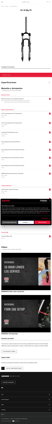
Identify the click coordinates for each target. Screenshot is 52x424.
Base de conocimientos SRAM (13, 368)
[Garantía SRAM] (50, 237)
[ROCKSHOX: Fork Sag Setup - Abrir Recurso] (26, 313)
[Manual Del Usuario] (50, 99)
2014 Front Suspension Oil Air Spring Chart (11, 115)
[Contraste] (13, 421)
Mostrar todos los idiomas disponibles (12, 90)
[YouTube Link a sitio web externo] (2, 387)
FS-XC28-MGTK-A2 (13, 6)
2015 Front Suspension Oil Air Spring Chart (11, 124)
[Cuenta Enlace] (49, 2)
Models (7, 6)
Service (26, 2)
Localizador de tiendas (9, 351)
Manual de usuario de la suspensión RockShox (15, 100)
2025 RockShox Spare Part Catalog (9, 191)
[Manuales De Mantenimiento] (50, 114)
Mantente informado (8, 382)
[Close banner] (49, 200)
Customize (25, 222)
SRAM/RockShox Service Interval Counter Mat (12, 175)
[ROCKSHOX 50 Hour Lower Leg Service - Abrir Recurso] (26, 271)
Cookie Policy (44, 212)
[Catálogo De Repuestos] (50, 190)
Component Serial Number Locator (9, 134)
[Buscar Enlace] (47, 2)
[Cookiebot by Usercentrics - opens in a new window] (41, 201)
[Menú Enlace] (2, 2)
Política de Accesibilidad (6, 421)
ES (3, 414)
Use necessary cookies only (9, 222)
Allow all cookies (42, 222)
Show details (45, 218)
